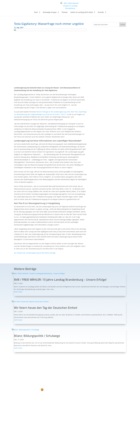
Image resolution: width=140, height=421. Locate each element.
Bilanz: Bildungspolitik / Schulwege (37, 336)
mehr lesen (18, 292)
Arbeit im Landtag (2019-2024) (81, 12)
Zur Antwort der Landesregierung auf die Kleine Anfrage (34, 253)
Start (36, 12)
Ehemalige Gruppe (50, 12)
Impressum (26, 378)
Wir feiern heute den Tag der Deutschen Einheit (45, 308)
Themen (65, 12)
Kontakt (101, 12)
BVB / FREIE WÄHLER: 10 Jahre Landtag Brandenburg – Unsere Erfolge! (60, 280)
